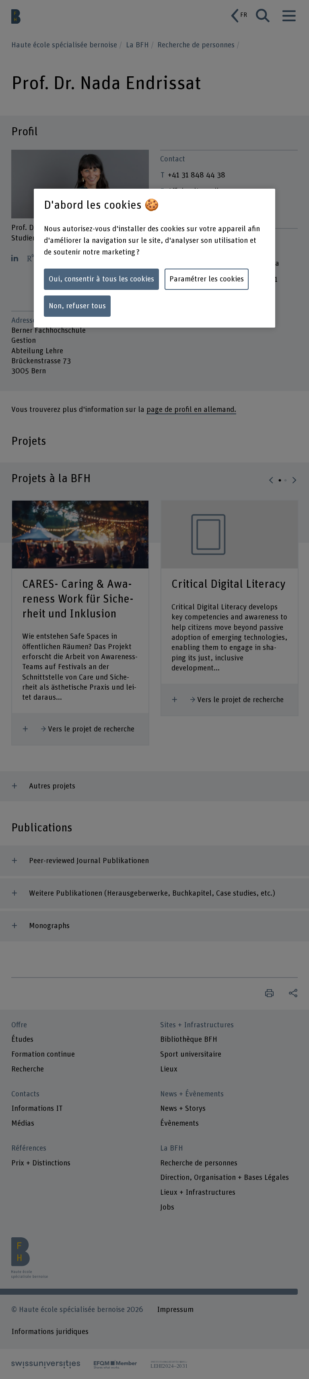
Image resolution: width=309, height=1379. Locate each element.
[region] (154, 258)
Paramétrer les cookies (206, 279)
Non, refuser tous (77, 306)
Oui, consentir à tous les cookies (101, 279)
